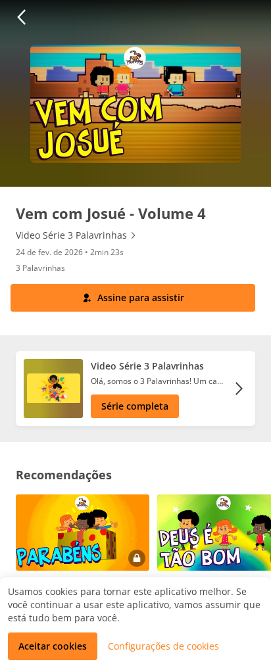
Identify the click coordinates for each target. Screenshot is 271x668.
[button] (21, 17)
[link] (76, 235)
